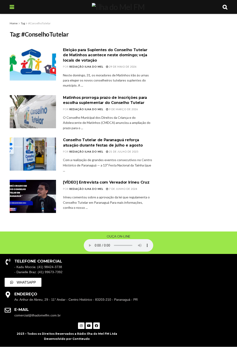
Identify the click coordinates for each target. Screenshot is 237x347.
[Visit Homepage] (118, 7)
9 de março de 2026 (123, 109)
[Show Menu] (12, 7)
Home (14, 23)
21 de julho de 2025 (123, 151)
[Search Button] (225, 7)
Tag (23, 23)
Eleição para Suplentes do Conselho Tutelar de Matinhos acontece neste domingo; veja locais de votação (105, 55)
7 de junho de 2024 (122, 188)
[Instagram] (81, 325)
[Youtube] (89, 325)
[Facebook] (96, 325)
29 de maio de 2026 (122, 66)
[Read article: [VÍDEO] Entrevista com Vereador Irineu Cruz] (33, 196)
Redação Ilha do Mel (86, 66)
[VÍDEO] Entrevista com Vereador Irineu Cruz (106, 182)
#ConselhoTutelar (39, 23)
